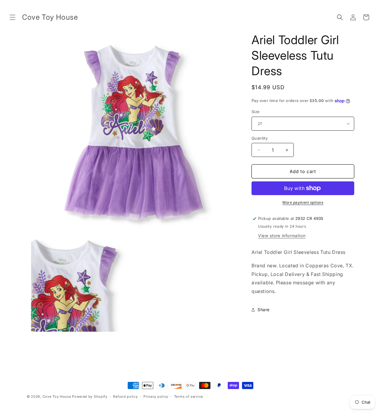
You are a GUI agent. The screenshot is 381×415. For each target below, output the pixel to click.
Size (256, 111)
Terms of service (188, 396)
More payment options (302, 202)
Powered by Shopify (89, 396)
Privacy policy (155, 396)
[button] (12, 17)
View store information (281, 235)
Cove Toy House (57, 396)
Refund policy (125, 396)
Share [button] (263, 309)
